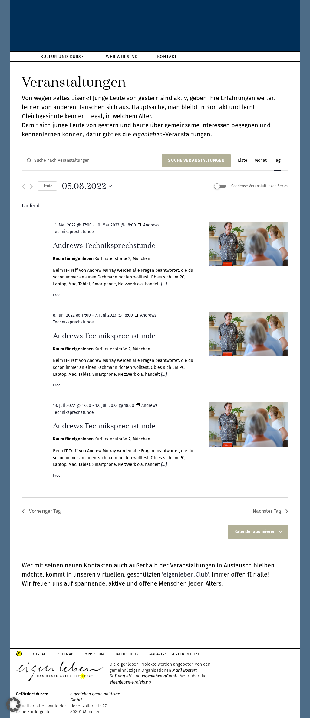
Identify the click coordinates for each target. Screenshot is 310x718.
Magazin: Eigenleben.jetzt (174, 654)
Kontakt (40, 654)
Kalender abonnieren (254, 531)
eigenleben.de (155, 27)
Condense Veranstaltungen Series (259, 186)
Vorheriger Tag (45, 511)
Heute (47, 186)
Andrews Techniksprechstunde (104, 245)
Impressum (94, 654)
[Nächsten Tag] (31, 187)
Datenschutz (126, 654)
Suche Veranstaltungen (196, 160)
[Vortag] (23, 187)
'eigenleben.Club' (185, 574)
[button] (13, 704)
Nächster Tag (267, 511)
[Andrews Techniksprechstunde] (248, 245)
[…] (163, 284)
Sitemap (65, 654)
